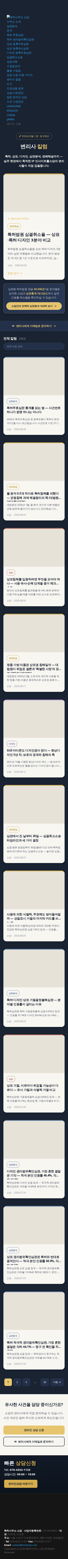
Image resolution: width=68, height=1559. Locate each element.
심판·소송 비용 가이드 (20, 75)
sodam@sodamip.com (24, 1545)
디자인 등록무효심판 (19, 52)
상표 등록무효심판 (18, 44)
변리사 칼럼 (14, 79)
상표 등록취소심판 (18, 48)
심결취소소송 (15, 57)
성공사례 (12, 61)
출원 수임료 (14, 70)
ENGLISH (12, 110)
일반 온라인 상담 (17, 97)
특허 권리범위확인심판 (20, 39)
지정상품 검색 (15, 88)
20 (44, 1382)
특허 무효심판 (15, 35)
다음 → (57, 1382)
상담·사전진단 (15, 93)
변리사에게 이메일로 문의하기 (34, 1441)
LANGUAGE (14, 106)
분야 (9, 30)
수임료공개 (13, 66)
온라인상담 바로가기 (20, 1483)
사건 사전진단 (15, 101)
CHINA (11, 115)
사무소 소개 (14, 21)
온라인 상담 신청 (34, 1430)
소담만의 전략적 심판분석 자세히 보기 (34, 306)
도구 (9, 84)
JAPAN (10, 119)
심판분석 (12, 26)
